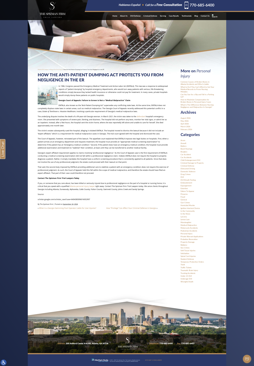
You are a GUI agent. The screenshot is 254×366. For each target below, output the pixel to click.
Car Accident (186, 155)
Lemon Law (185, 220)
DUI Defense (135, 16)
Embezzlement (186, 183)
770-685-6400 (202, 5)
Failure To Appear (187, 191)
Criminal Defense (150, 16)
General (184, 200)
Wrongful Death (187, 282)
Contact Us (205, 16)
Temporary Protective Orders (192, 262)
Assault (183, 143)
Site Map (148, 360)
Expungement (186, 186)
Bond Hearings (186, 149)
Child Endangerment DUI (190, 160)
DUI (182, 177)
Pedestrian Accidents (189, 231)
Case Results (174, 16)
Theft (183, 265)
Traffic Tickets (186, 268)
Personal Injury (58, 69)
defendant (141, 116)
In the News (185, 214)
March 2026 (185, 127)
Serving (163, 16)
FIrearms (184, 194)
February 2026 (186, 129)
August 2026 (185, 118)
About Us (123, 16)
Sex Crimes (185, 248)
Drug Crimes (186, 174)
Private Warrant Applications (192, 237)
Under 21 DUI (186, 276)
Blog (196, 16)
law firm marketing (116, 361)
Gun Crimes (185, 203)
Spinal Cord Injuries (188, 256)
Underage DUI (186, 279)
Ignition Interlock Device (190, 208)
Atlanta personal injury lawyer (82, 186)
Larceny (184, 217)
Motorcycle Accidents (189, 228)
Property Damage (188, 242)
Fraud (183, 197)
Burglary (184, 152)
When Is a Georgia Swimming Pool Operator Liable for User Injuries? (67, 208)
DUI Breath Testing (188, 180)
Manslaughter (186, 222)
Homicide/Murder (188, 205)
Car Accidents (186, 157)
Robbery (184, 245)
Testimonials (187, 16)
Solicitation (185, 253)
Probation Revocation (189, 239)
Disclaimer (157, 360)
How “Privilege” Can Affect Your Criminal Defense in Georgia (131, 208)
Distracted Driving (188, 169)
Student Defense (187, 259)
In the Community (188, 211)
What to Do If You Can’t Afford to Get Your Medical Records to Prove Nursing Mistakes (197, 89)
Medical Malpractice (189, 225)
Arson (183, 140)
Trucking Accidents (188, 273)
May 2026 (185, 121)
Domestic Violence (188, 172)
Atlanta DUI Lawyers (43, 69)
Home (114, 16)
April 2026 (185, 124)
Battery (183, 146)
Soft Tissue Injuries (188, 251)
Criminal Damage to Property (192, 163)
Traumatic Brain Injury (189, 270)
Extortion (184, 188)
